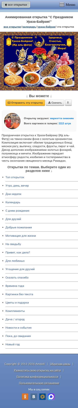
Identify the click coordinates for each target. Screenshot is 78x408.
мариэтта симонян (62, 118)
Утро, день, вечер (17, 185)
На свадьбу (13, 244)
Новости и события (18, 327)
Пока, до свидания (18, 336)
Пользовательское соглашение (39, 383)
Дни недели (13, 194)
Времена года (14, 286)
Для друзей (13, 219)
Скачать (55, 102)
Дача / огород (15, 319)
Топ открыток (14, 177)
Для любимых (15, 260)
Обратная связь (60, 364)
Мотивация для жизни (20, 235)
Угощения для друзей (20, 269)
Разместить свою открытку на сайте (37, 370)
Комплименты (15, 311)
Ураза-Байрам (46, 26)
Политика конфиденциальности (37, 376)
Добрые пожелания (18, 227)
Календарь (29, 26)
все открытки (16, 4)
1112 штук (65, 123)
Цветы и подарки (17, 302)
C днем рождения (17, 210)
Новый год (12, 344)
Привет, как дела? (17, 252)
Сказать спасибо (16, 277)
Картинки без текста (19, 294)
